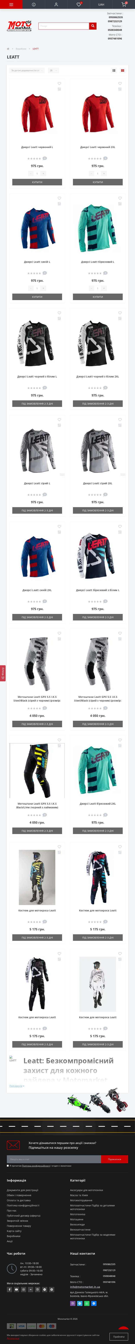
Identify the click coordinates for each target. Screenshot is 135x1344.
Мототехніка (77, 1214)
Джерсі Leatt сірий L (37, 483)
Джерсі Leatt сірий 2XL (97, 483)
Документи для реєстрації (22, 1190)
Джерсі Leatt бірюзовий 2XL (98, 803)
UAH (101, 5)
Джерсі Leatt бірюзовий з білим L (98, 590)
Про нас (12, 1210)
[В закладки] (59, 84)
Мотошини (76, 1219)
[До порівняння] (59, 89)
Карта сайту (14, 1231)
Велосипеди (77, 1224)
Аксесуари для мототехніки (86, 1190)
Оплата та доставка (19, 1200)
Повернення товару (19, 1226)
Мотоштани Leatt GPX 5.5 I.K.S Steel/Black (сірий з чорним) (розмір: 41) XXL (37, 700)
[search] (93, 26)
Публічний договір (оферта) (23, 1215)
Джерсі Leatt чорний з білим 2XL (97, 376)
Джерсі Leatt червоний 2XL (97, 147)
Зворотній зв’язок (17, 1220)
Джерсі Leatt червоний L (37, 147)
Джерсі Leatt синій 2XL (37, 590)
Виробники (13, 1236)
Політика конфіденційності (36, 1165)
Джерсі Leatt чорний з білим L (37, 376)
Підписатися (114, 1159)
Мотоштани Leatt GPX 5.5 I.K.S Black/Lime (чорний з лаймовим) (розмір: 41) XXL (37, 807)
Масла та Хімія (79, 1195)
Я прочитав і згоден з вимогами (40, 1165)
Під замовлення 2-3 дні (37, 403)
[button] (56, 4)
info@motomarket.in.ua (85, 1286)
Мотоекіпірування (81, 1200)
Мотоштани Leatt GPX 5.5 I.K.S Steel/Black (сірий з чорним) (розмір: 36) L (97, 700)
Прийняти (118, 1336)
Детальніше (13, 1338)
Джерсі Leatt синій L (37, 261)
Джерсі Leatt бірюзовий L (97, 261)
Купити (37, 182)
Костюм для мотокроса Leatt (37, 910)
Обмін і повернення (19, 1195)
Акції (10, 1241)
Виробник (21, 48)
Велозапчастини (80, 1229)
